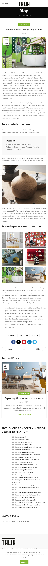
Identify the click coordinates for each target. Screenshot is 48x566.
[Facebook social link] (13, 342)
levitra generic (24, 439)
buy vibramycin (24, 450)
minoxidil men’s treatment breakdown (32, 502)
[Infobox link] (24, 145)
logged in (14, 521)
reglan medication (25, 442)
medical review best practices (29, 505)
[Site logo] (24, 3)
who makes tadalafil (26, 472)
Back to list (24, 349)
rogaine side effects (26, 475)
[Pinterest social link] (24, 342)
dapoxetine (23, 437)
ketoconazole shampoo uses (29, 487)
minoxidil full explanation (27, 500)
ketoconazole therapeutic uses (30, 492)
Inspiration (27, 15)
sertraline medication (26, 452)
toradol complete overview (28, 490)
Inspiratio (24, 335)
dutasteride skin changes (28, 465)
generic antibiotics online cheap (30, 447)
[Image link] (24, 184)
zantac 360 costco (25, 462)
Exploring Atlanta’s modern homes (24, 398)
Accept (24, 562)
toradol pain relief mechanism (29, 495)
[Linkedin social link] (29, 342)
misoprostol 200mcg (26, 457)
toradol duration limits (27, 497)
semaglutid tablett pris (27, 470)
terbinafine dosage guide (28, 485)
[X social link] (18, 342)
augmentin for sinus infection (29, 454)
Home (19, 15)
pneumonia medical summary (29, 507)
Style (36, 335)
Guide (12, 335)
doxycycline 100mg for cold (28, 477)
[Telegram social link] (34, 342)
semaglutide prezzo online (28, 467)
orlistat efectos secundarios (29, 460)
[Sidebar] (3, 172)
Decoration (24, 394)
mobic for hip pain (25, 445)
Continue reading (24, 414)
